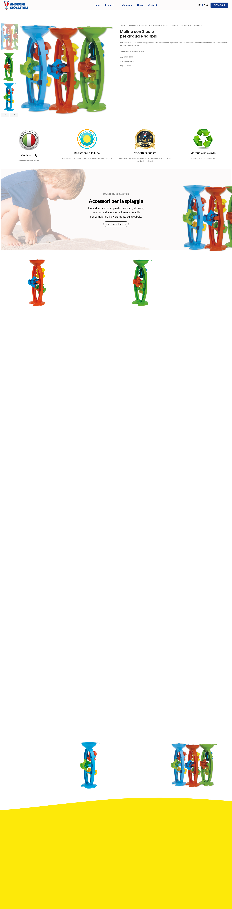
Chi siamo (127, 5)
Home (97, 5)
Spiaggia (132, 25)
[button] (5, 115)
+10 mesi (127, 66)
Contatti (152, 5)
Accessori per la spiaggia (149, 25)
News (140, 5)
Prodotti (109, 5)
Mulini (166, 25)
